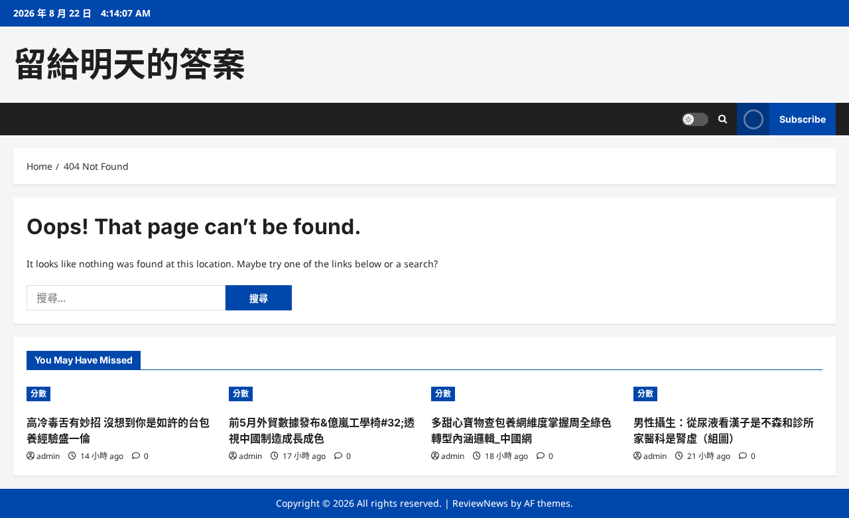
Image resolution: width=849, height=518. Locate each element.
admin (48, 456)
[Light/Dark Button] (695, 119)
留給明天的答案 (129, 64)
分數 (38, 393)
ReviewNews (480, 503)
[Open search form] (722, 119)
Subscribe (802, 119)
